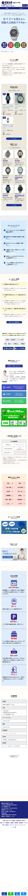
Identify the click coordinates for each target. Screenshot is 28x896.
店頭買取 (7, 822)
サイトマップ (22, 825)
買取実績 (23, 893)
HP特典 (23, 820)
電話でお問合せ (9, 348)
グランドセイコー (17, 177)
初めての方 (8, 820)
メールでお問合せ (21, 348)
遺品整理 (21, 822)
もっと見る (14, 138)
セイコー (6, 160)
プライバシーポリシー (14, 825)
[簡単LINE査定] (14, 417)
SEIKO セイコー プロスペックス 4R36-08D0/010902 (8, 106)
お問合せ (7, 825)
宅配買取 (16, 822)
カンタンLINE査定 (10, 893)
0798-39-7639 (6, 727)
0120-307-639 (6, 721)
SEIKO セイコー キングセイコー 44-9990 (20, 106)
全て (3, 195)
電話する (4, 893)
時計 (8, 130)
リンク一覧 (13, 827)
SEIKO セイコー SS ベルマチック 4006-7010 (8, 126)
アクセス (21, 8)
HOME (7, 8)
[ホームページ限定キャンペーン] (14, 527)
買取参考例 (18, 820)
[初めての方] (14, 554)
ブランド (9, 110)
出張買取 (12, 822)
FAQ (3, 825)
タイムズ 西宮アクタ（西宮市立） (12, 746)
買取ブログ (2, 822)
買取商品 (13, 820)
